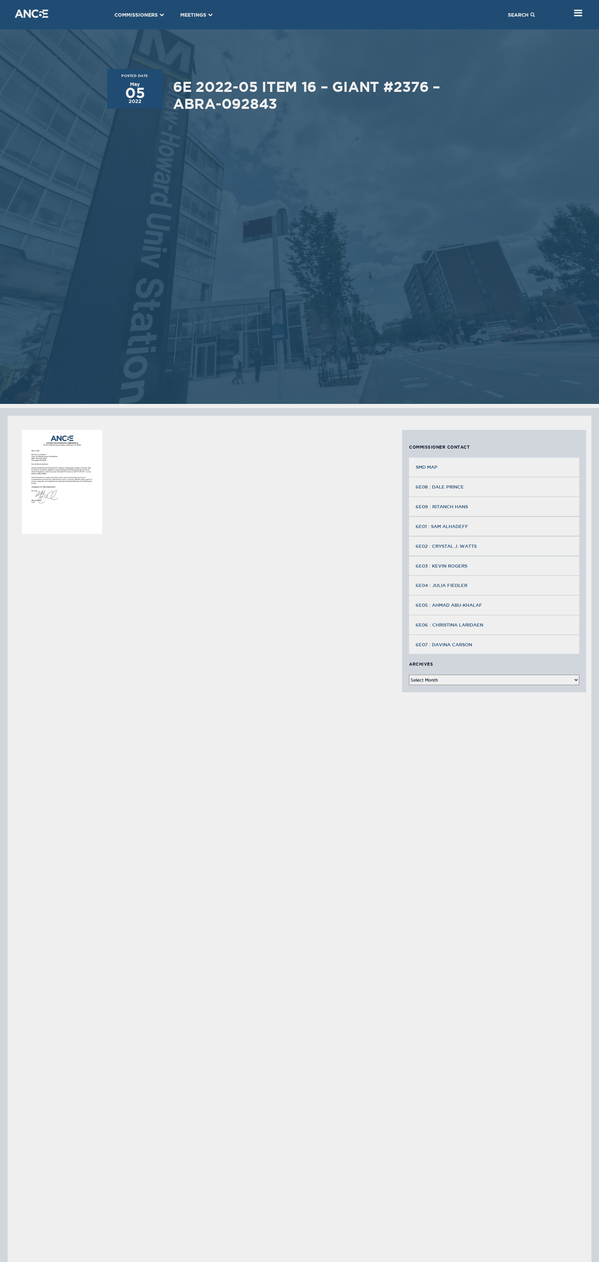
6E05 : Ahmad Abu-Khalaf (449, 605)
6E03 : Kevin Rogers (441, 565)
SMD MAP (426, 467)
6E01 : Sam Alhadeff (442, 526)
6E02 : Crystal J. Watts (446, 546)
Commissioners (136, 15)
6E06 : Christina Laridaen (449, 624)
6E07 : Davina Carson (444, 644)
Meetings (193, 15)
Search (518, 15)
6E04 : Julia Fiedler (441, 585)
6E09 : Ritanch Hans (442, 506)
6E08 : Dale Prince (440, 486)
